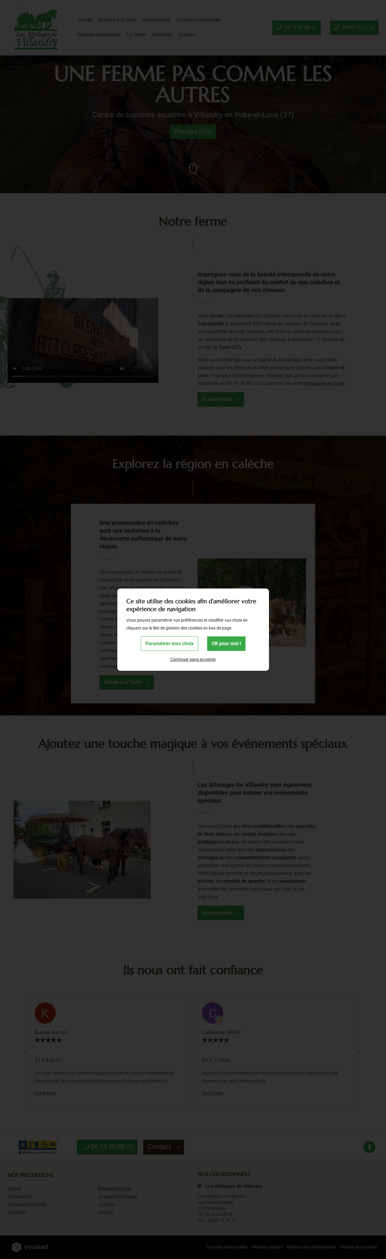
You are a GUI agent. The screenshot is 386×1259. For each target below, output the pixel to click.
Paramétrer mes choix (169, 643)
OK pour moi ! (226, 643)
